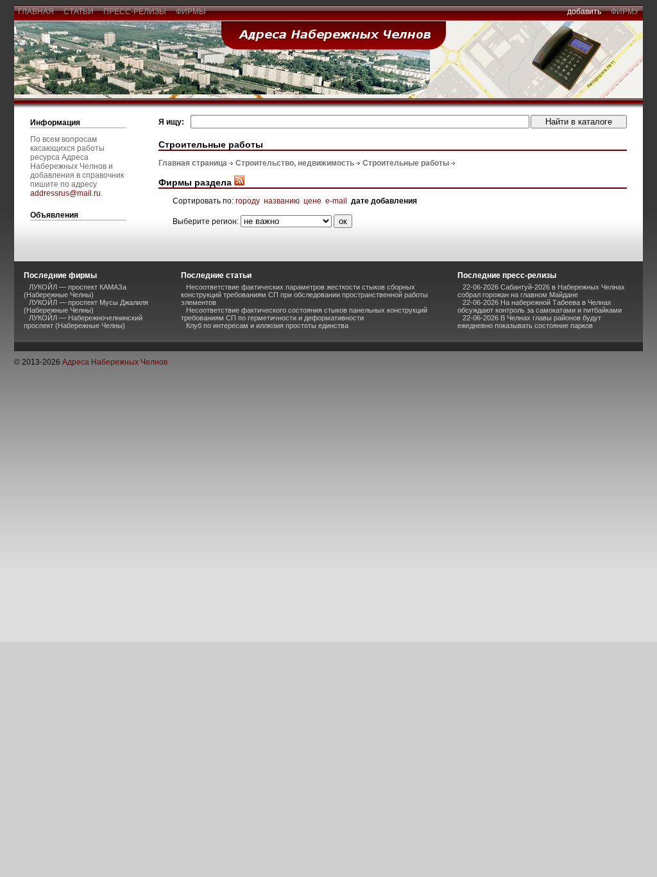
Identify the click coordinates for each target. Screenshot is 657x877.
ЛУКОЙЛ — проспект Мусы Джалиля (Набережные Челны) (86, 306)
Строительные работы (406, 163)
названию (282, 200)
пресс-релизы (134, 11)
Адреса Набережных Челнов (114, 362)
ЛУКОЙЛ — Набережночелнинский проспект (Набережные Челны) (83, 321)
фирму (625, 11)
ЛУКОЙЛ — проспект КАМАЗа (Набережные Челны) (75, 291)
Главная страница (192, 163)
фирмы (191, 11)
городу (247, 200)
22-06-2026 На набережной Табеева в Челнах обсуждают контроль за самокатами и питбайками (539, 306)
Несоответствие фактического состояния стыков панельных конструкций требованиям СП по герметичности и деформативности (304, 314)
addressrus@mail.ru (65, 193)
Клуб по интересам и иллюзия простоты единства (267, 325)
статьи (79, 11)
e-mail (336, 200)
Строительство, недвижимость (294, 163)
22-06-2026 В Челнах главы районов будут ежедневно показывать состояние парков (529, 321)
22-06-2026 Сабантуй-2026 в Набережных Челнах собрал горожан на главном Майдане (541, 291)
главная (36, 11)
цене (312, 200)
